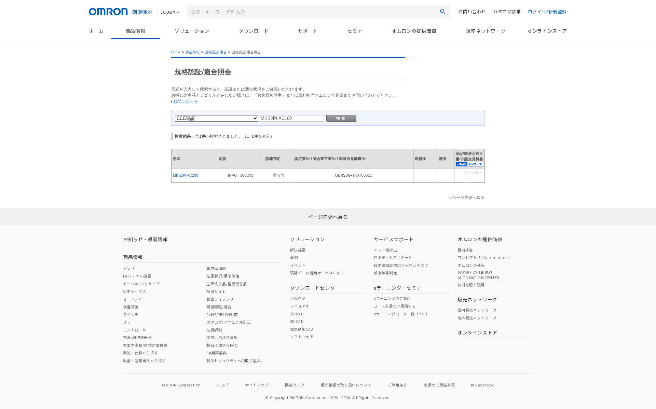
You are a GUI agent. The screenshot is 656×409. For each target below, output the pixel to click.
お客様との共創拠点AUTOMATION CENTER (478, 275)
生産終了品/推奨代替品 (226, 283)
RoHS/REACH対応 (222, 314)
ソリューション (192, 30)
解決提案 (298, 250)
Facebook (484, 384)
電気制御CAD (302, 329)
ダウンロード (254, 30)
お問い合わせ (472, 11)
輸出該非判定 (385, 272)
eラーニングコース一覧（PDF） (401, 313)
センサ (129, 268)
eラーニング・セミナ (398, 287)
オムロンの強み (471, 265)
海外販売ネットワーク (476, 318)
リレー (129, 322)
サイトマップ (257, 384)
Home (175, 52)
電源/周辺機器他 (137, 337)
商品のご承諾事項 (439, 384)
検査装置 (131, 306)
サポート (308, 30)
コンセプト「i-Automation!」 (484, 257)
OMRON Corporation (181, 384)
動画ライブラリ (220, 299)
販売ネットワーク (486, 30)
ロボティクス (134, 291)
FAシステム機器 (137, 275)
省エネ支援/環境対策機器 (145, 345)
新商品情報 (216, 268)
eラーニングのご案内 (392, 298)
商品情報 (135, 30)
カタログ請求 (507, 11)
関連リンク (294, 384)
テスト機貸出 (385, 250)
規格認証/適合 (216, 52)
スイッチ (131, 314)
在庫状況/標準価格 (222, 275)
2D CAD (297, 313)
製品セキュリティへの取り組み (233, 360)
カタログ (298, 298)
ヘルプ (223, 384)
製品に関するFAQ (222, 345)
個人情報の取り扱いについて (346, 384)
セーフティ (132, 299)
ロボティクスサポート (393, 257)
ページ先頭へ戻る (468, 197)
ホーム (96, 30)
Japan (167, 11)
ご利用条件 (397, 384)
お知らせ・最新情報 (145, 239)
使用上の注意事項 (221, 337)
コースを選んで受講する (395, 306)
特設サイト (216, 291)
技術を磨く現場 (471, 284)
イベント (298, 265)
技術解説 (214, 329)
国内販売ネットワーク (476, 310)
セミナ (355, 30)
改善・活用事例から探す (144, 360)
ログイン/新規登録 (547, 11)
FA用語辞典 (216, 352)
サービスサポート (394, 239)
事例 (294, 257)
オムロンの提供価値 (414, 30)
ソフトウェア (301, 336)
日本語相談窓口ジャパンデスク (401, 265)
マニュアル (300, 306)
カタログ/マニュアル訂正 (228, 322)
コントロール (134, 329)
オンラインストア (547, 30)
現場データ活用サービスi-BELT (317, 272)
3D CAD (297, 321)
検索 (443, 11)
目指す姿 (465, 250)
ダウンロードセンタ (312, 287)
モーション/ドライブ (141, 283)
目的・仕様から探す (140, 352)
